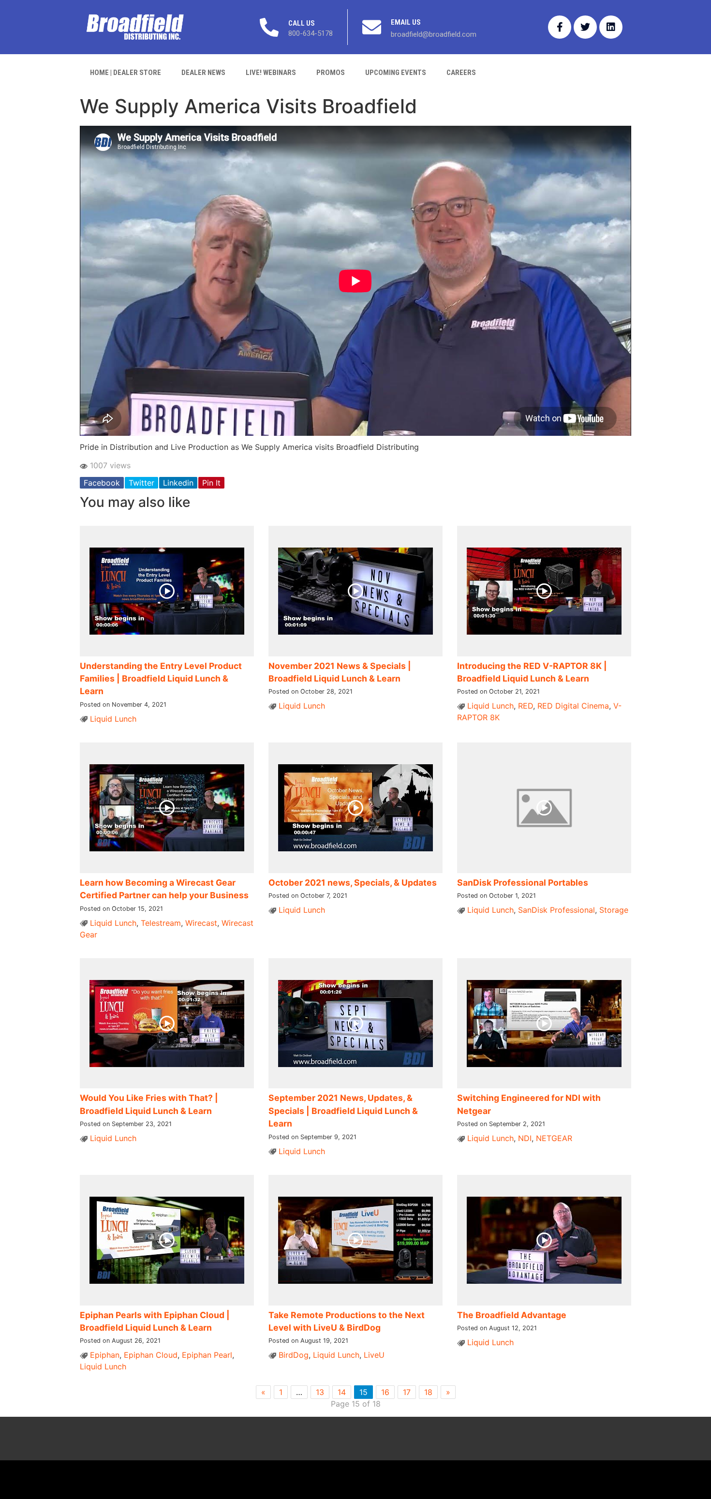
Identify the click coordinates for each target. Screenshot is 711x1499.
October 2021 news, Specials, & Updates (352, 882)
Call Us (301, 23)
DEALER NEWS (203, 72)
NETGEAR (554, 1138)
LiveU (374, 1355)
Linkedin (178, 483)
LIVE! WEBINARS (271, 72)
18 (428, 1392)
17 (407, 1392)
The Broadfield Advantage (511, 1315)
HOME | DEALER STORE (125, 72)
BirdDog (294, 1355)
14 (342, 1392)
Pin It (211, 483)
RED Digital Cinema (573, 706)
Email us (406, 22)
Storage (613, 910)
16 (385, 1392)
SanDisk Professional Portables (522, 882)
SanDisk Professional (556, 910)
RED (525, 706)
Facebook (102, 483)
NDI (525, 1138)
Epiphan (104, 1355)
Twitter (141, 483)
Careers (461, 72)
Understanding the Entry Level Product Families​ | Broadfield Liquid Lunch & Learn (161, 679)
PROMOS (330, 72)
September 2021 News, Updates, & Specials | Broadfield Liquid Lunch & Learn (343, 1110)
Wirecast (201, 923)
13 (320, 1392)
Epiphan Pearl (207, 1355)
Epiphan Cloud (151, 1355)
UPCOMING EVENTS (395, 72)
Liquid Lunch (113, 719)
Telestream (161, 923)
